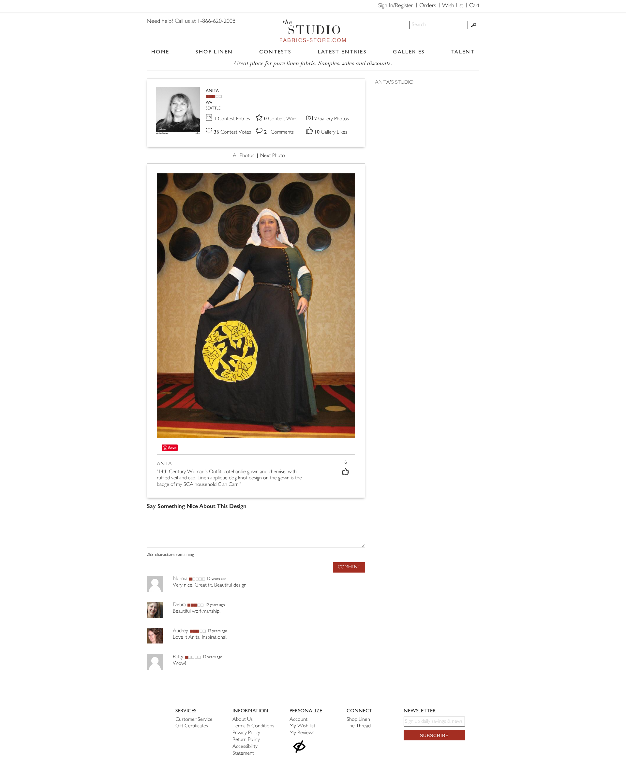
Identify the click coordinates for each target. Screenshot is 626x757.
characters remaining (170, 554)
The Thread (359, 726)
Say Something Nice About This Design (196, 506)
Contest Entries (232, 119)
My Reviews (302, 733)
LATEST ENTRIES (342, 52)
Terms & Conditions (253, 726)
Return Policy (246, 739)
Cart (474, 5)
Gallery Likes (330, 132)
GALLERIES (409, 52)
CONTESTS (275, 52)
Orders (427, 5)
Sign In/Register (395, 5)
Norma (180, 578)
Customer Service (194, 719)
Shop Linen (358, 719)
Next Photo (272, 155)
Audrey (180, 631)
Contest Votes (232, 132)
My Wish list (302, 726)
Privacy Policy (246, 733)
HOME (160, 52)
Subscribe (434, 735)
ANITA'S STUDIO (394, 82)
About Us (242, 719)
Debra (179, 605)
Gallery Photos (331, 119)
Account (298, 719)
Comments (279, 132)
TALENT (463, 52)
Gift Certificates (191, 726)
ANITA (212, 91)
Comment (349, 567)
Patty (178, 657)
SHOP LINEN (214, 52)
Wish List (452, 5)
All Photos (243, 155)
